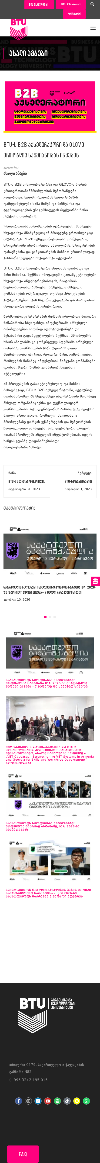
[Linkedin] (38, 1101)
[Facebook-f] (18, 1101)
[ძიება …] (92, 4)
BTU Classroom (71, 5)
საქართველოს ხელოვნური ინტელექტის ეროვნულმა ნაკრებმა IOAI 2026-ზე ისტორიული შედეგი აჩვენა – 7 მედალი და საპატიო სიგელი (47, 683)
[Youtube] (47, 1101)
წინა (12, 473)
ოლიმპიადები (74, 14)
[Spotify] (57, 1101)
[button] (45, 617)
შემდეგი (85, 473)
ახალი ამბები (15, 173)
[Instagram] (28, 1101)
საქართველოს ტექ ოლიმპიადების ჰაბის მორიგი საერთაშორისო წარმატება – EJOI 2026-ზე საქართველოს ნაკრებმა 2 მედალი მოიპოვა (48, 893)
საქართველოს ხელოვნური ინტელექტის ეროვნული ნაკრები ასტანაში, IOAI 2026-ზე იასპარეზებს (43, 826)
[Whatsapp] (86, 1101)
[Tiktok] (67, 1101)
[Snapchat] (76, 1101)
